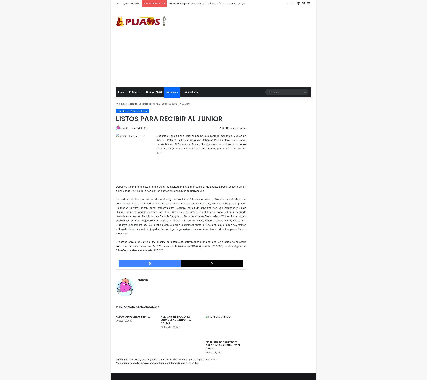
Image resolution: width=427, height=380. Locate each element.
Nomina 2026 (154, 92)
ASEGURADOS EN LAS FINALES (133, 316)
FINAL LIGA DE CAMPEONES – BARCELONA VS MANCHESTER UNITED (223, 345)
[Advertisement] (213, 62)
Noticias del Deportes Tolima (140, 103)
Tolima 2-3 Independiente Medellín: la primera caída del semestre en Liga (206, 3)
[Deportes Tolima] (141, 22)
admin (125, 128)
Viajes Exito (191, 92)
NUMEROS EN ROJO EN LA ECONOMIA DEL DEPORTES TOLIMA (176, 320)
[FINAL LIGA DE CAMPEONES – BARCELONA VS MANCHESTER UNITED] (226, 327)
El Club (133, 92)
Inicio (121, 92)
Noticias (171, 92)
